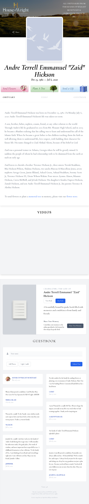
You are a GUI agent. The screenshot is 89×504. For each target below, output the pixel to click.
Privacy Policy (39, 494)
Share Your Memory (75, 326)
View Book (49, 301)
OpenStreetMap (46, 497)
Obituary (9, 97)
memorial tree (35, 196)
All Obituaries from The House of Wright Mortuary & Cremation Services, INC (74, 10)
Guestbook (80, 97)
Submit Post (76, 364)
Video (44, 97)
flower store (72, 196)
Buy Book (60, 301)
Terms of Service (49, 494)
